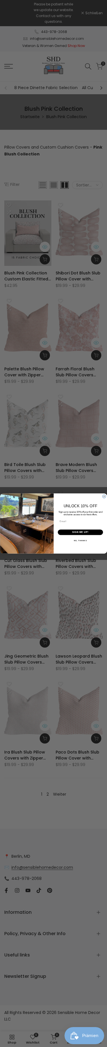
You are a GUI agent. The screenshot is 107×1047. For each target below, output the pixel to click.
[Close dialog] (104, 496)
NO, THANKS (80, 540)
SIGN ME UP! (80, 532)
